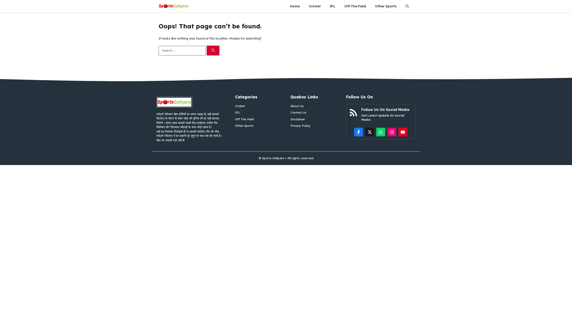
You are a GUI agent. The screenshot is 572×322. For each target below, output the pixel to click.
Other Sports (386, 6)
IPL (332, 6)
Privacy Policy (300, 125)
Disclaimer (297, 119)
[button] (407, 6)
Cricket (315, 6)
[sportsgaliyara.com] (174, 6)
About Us (297, 106)
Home (295, 6)
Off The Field (355, 6)
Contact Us (298, 112)
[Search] (213, 51)
